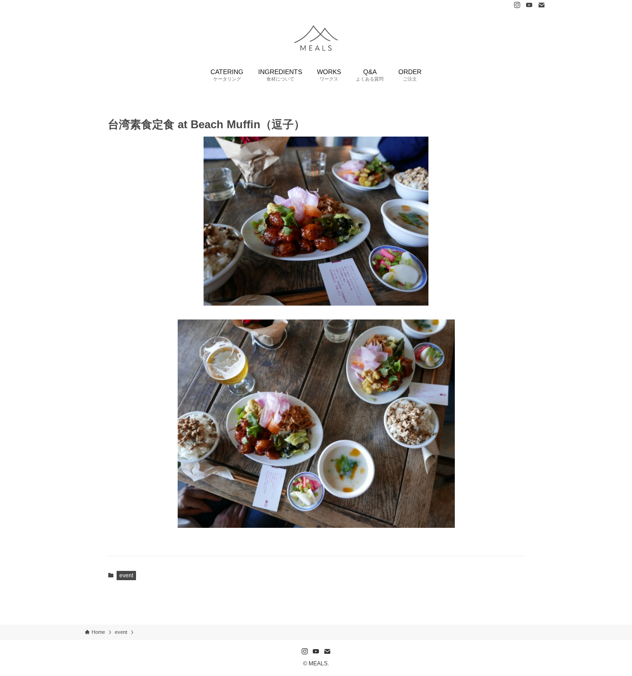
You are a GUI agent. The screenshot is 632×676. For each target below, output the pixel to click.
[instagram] (517, 5)
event (126, 575)
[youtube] (529, 5)
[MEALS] (316, 37)
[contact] (541, 5)
